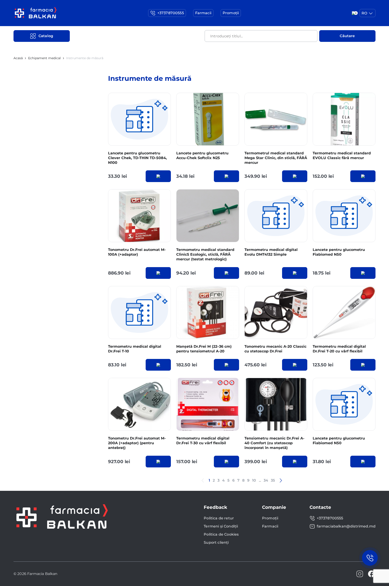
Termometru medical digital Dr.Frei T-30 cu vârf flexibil (202, 440)
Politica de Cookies (221, 534)
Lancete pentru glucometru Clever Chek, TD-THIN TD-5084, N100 (137, 158)
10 (254, 480)
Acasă (18, 58)
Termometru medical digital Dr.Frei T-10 (134, 348)
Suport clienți (216, 542)
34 (266, 480)
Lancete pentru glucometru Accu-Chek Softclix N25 (202, 155)
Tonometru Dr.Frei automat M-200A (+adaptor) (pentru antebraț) (137, 443)
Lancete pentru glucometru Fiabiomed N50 (339, 252)
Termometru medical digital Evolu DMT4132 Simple (271, 252)
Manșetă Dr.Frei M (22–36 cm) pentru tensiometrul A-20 (204, 348)
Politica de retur (219, 518)
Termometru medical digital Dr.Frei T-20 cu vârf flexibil (339, 348)
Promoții (270, 518)
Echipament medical (44, 58)
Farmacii (270, 526)
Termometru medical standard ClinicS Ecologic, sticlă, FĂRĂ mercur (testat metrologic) (205, 254)
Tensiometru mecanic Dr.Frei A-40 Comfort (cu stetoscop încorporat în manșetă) (274, 443)
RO (364, 13)
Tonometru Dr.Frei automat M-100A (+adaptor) (137, 252)
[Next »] (281, 480)
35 (273, 480)
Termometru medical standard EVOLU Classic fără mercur (342, 155)
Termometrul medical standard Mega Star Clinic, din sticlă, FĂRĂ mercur (275, 158)
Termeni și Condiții (221, 526)
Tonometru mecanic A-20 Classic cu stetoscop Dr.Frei (275, 348)
